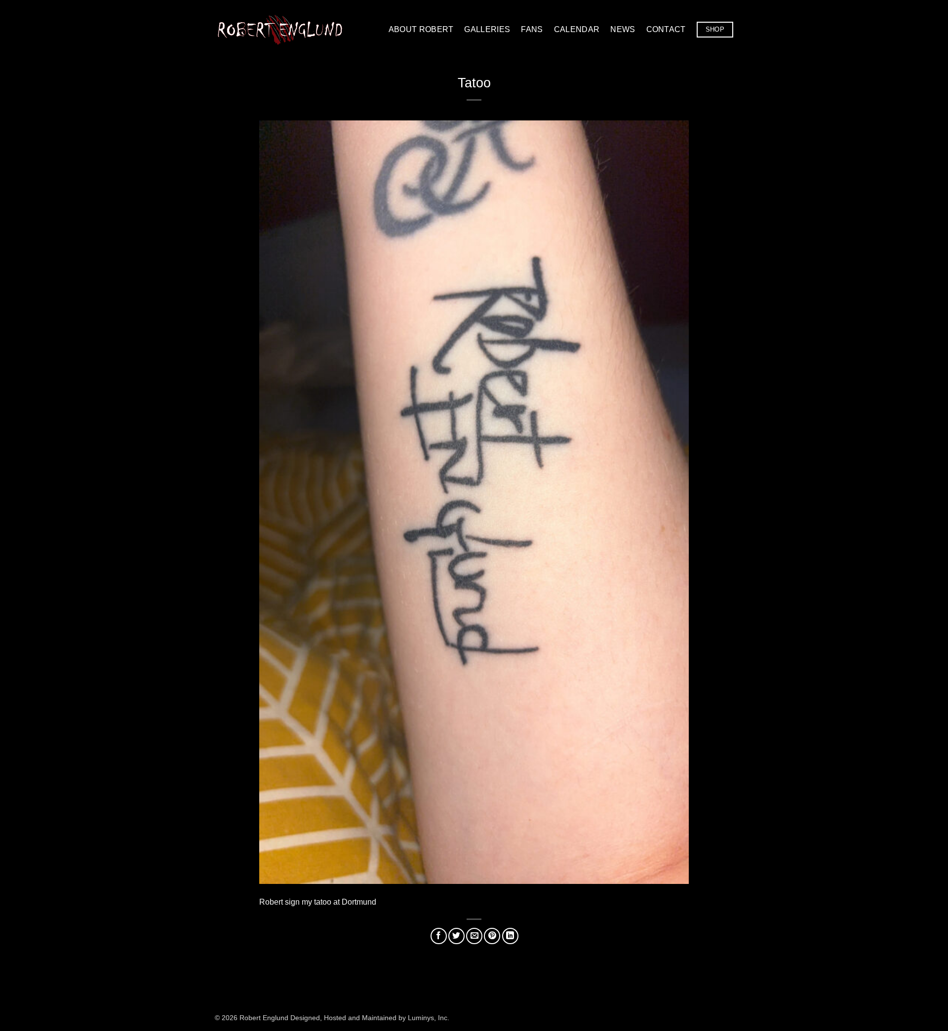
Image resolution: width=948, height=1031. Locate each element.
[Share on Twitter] (456, 936)
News (622, 29)
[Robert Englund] (280, 29)
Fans (532, 29)
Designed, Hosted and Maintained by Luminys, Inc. (369, 1018)
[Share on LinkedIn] (510, 936)
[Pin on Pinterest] (492, 936)
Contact (666, 29)
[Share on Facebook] (439, 936)
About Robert (421, 29)
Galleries (487, 29)
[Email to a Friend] (474, 936)
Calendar (577, 29)
